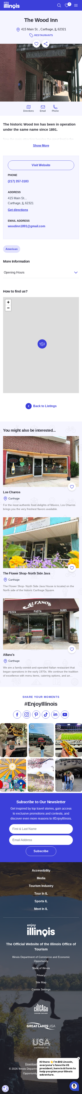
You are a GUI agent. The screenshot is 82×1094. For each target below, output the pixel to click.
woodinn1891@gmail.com (26, 226)
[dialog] (5, 1088)
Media (41, 878)
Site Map (41, 982)
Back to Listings (45, 406)
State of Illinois (41, 968)
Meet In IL (41, 909)
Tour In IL (41, 893)
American (12, 248)
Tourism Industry (41, 885)
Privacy (41, 975)
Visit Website (41, 165)
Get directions (18, 210)
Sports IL (41, 901)
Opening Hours (14, 272)
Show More (41, 145)
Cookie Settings (41, 989)
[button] (42, 344)
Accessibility (41, 870)
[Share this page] (45, 44)
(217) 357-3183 (18, 181)
